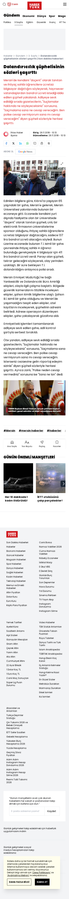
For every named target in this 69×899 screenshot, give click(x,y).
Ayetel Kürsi (12, 626)
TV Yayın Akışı (46, 599)
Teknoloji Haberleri (16, 580)
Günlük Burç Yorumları (45, 577)
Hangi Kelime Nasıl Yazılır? (49, 674)
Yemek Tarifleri (14, 622)
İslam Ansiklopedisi (49, 649)
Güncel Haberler (15, 555)
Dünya (41, 16)
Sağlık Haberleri (14, 572)
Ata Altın (10, 656)
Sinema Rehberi (47, 595)
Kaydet (51, 811)
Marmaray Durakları (50, 688)
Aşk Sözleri (12, 635)
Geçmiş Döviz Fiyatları (13, 754)
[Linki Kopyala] (49, 143)
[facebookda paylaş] (6, 143)
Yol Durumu (45, 590)
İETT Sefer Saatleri (15, 732)
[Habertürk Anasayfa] (34, 5)
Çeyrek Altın (12, 648)
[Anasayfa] (12, 534)
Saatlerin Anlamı (15, 630)
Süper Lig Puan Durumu (14, 684)
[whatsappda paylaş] (27, 143)
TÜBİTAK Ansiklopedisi (50, 653)
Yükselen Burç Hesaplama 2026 (15, 742)
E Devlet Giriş (45, 570)
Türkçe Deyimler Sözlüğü (14, 717)
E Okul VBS (44, 566)
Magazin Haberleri (16, 559)
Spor (52, 16)
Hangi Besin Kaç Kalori (48, 659)
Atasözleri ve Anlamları (13, 709)
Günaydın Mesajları (17, 639)
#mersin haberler (31, 430)
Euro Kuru (11, 600)
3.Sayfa (19, 22)
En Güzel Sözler (47, 679)
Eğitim (29, 22)
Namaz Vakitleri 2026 (50, 546)
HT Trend (64, 22)
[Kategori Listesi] (65, 4)
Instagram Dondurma (45, 605)
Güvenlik (41, 22)
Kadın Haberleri (14, 576)
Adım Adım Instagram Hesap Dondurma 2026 (15, 762)
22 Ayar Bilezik (13, 665)
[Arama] (4, 4)
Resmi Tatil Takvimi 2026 (16, 781)
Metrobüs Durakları (49, 683)
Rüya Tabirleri (46, 638)
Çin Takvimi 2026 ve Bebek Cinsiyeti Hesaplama (17, 725)
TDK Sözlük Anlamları (50, 626)
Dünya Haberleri (14, 568)
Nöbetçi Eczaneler (48, 558)
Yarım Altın (12, 652)
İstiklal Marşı (45, 562)
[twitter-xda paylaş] (13, 143)
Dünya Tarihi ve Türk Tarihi (50, 644)
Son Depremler (47, 582)
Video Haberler (47, 622)
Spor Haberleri (13, 563)
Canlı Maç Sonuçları (17, 678)
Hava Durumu (46, 586)
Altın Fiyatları (13, 592)
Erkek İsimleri (45, 692)
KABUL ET (42, 881)
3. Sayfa (32, 55)
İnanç (52, 22)
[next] (64, 484)
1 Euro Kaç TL (13, 673)
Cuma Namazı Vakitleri (47, 552)
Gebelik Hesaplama (17, 736)
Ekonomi (28, 16)
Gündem (12, 15)
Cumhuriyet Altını (15, 660)
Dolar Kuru (11, 596)
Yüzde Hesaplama (16, 748)
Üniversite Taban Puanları (48, 632)
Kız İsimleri (44, 696)
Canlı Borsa (45, 542)
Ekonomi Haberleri (15, 551)
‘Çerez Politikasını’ (41, 872)
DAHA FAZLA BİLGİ (19, 881)
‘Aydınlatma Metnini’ (18, 875)
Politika (7, 22)
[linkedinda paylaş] (20, 143)
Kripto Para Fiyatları (16, 605)
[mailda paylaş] (35, 143)
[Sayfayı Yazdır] (42, 143)
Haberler (8, 55)
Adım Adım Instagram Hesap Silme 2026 (15, 772)
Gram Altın (12, 643)
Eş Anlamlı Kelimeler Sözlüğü (49, 667)
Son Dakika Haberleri (17, 542)
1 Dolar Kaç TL (13, 669)
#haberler (54, 430)
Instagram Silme (48, 610)
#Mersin (9, 430)
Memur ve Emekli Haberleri (15, 587)
